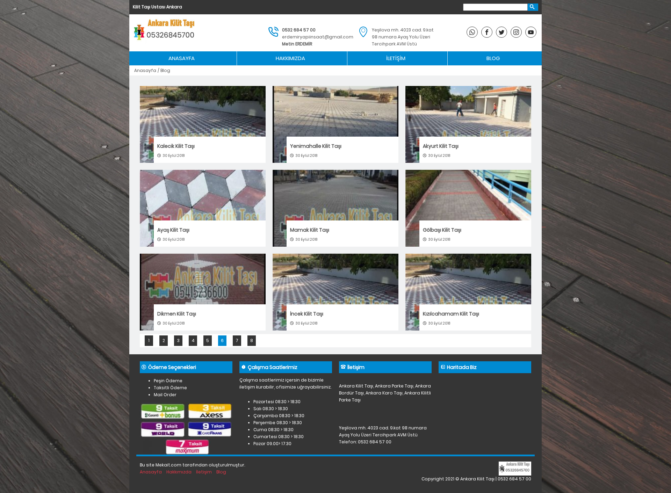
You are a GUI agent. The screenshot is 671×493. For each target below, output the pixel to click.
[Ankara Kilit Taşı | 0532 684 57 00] (165, 33)
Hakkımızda (290, 58)
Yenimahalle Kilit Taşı (315, 146)
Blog (493, 58)
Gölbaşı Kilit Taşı (442, 229)
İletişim (395, 58)
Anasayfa (181, 58)
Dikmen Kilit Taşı (176, 313)
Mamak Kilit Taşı (309, 229)
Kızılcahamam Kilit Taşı (451, 313)
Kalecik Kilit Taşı (176, 146)
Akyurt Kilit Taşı (441, 146)
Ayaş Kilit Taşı (173, 229)
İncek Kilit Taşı (306, 313)
